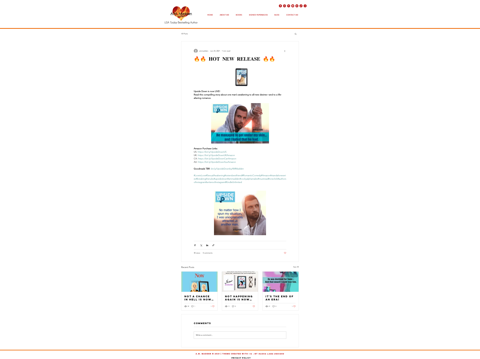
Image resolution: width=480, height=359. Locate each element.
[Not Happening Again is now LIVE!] (240, 282)
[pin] (288, 5)
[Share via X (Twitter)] (201, 245)
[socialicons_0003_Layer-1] (280, 5)
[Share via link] (213, 245)
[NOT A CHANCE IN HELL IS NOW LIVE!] (199, 282)
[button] (295, 34)
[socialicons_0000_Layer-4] (305, 5)
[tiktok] (301, 5)
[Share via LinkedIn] (207, 245)
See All (296, 267)
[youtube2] (292, 5)
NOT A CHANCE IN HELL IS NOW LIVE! (197, 298)
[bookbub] (296, 5)
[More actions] (284, 50)
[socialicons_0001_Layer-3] (284, 5)
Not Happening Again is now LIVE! (239, 298)
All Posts (184, 34)
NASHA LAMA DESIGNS (271, 354)
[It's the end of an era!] (280, 282)
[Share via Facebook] (195, 245)
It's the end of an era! (280, 298)
